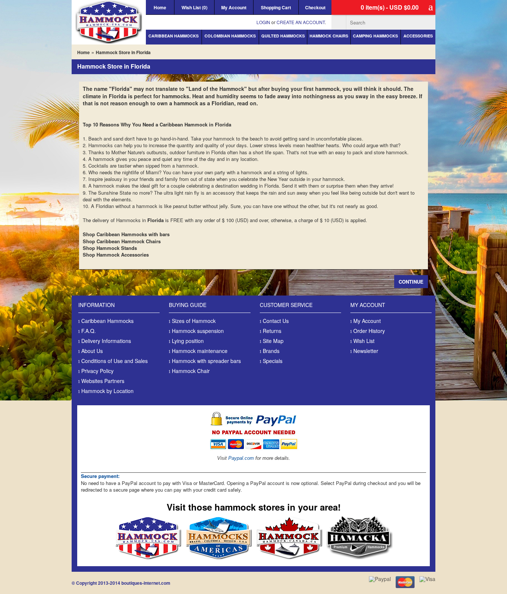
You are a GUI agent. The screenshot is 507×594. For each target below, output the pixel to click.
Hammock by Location (107, 391)
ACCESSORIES (418, 36)
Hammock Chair (191, 370)
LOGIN (263, 22)
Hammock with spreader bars (206, 360)
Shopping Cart (276, 7)
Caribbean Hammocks (107, 320)
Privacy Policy (97, 370)
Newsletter (365, 350)
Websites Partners (102, 381)
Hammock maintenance (200, 350)
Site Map (273, 340)
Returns (272, 330)
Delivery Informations (106, 340)
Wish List (363, 340)
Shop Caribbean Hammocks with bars (126, 234)
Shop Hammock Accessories (116, 254)
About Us (92, 350)
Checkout (315, 7)
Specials (272, 360)
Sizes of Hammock (194, 320)
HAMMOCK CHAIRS (329, 36)
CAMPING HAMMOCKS (375, 36)
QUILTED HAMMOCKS (283, 36)
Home (160, 7)
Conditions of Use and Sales (114, 360)
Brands (271, 350)
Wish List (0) (194, 7)
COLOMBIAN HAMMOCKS (230, 36)
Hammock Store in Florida (123, 52)
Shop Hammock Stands (110, 247)
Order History (369, 330)
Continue (411, 281)
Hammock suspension (198, 330)
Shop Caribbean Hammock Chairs (122, 241)
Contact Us (276, 320)
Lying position (188, 340)
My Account (233, 7)
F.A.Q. (88, 330)
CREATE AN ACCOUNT (301, 22)
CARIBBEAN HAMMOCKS (173, 36)
